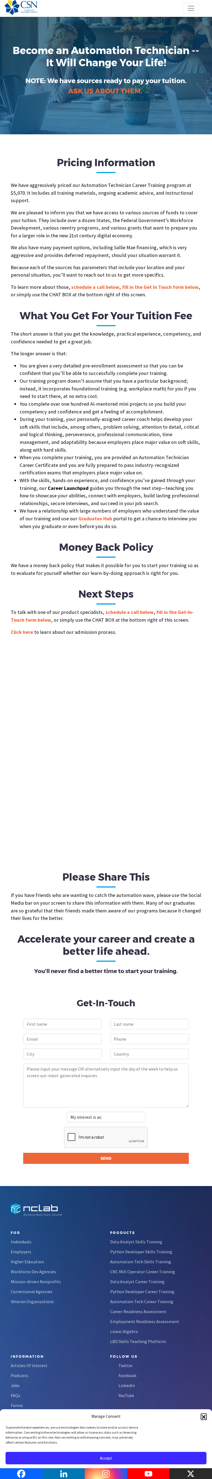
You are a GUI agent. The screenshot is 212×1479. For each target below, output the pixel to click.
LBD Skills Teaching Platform (138, 1341)
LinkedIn (126, 1385)
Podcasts (19, 1375)
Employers (21, 1251)
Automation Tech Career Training (141, 1301)
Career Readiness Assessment (138, 1311)
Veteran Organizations (32, 1301)
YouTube (126, 1395)
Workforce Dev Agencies (33, 1271)
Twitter (125, 1365)
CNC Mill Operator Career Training (142, 1271)
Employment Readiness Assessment (144, 1321)
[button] (203, 1416)
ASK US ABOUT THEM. (105, 91)
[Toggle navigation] (191, 8)
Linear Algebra (124, 1331)
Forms (17, 1405)
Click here (22, 632)
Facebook (127, 1375)
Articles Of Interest (29, 1365)
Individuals (21, 1241)
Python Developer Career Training (142, 1291)
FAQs (15, 1395)
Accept (106, 1458)
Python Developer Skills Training (141, 1251)
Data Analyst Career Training (137, 1281)
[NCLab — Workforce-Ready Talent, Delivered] (35, 8)
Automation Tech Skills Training (140, 1261)
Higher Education (27, 1261)
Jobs (15, 1385)
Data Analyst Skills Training (136, 1241)
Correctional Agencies (31, 1291)
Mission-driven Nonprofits (36, 1281)
